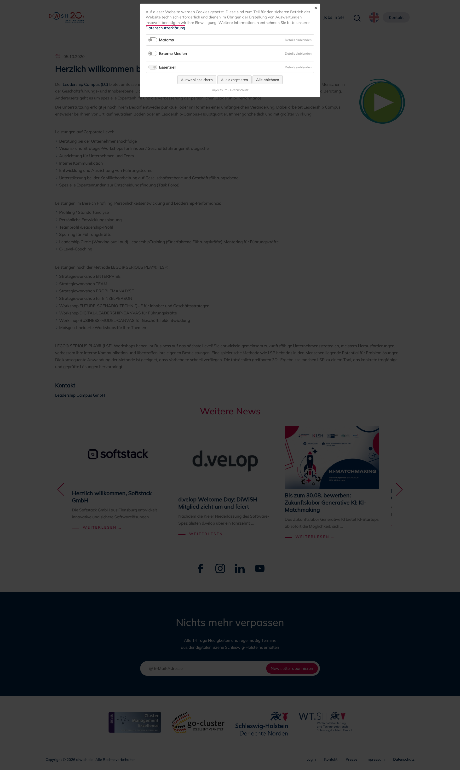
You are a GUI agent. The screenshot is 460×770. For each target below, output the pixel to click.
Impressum (219, 90)
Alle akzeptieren (234, 79)
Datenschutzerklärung (165, 27)
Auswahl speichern (197, 79)
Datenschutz (239, 90)
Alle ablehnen (267, 79)
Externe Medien (173, 53)
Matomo (166, 39)
